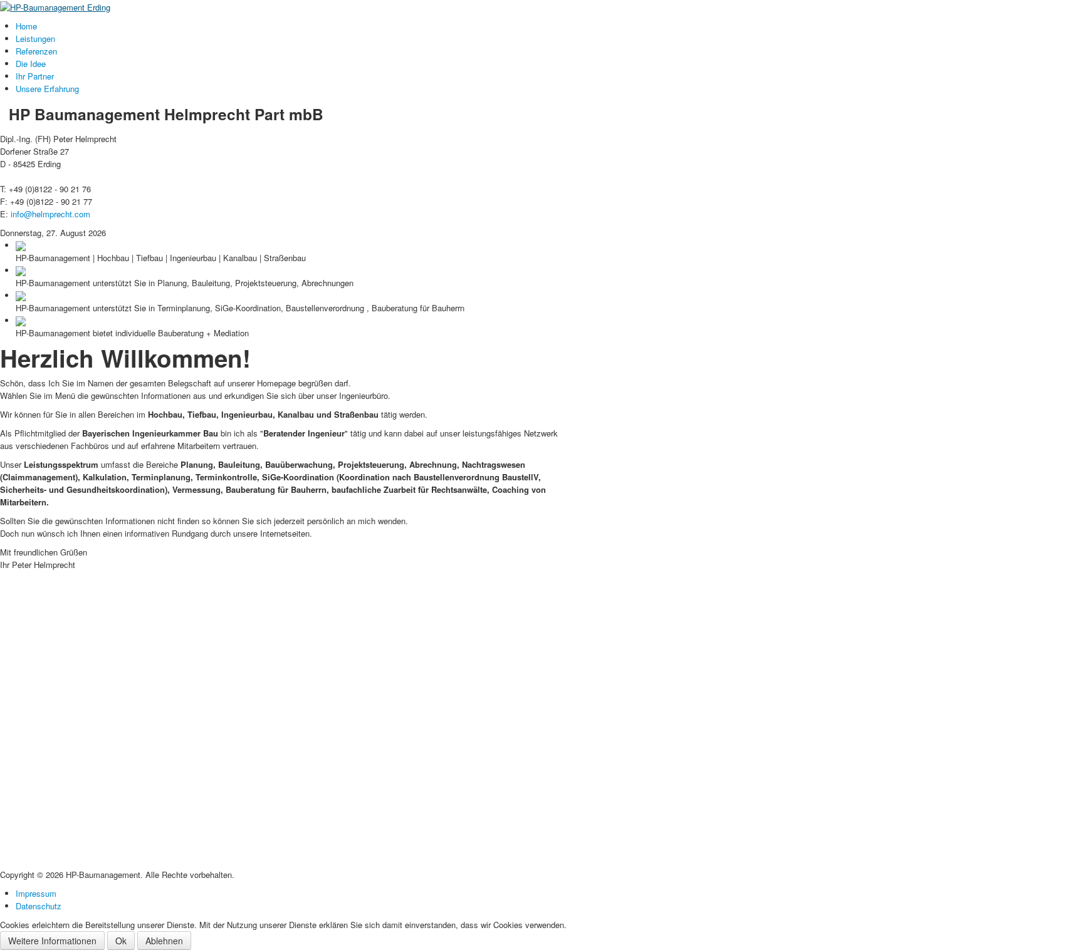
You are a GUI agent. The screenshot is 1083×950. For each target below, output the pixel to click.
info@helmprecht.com (50, 214)
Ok (121, 940)
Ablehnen (164, 940)
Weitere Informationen (52, 940)
